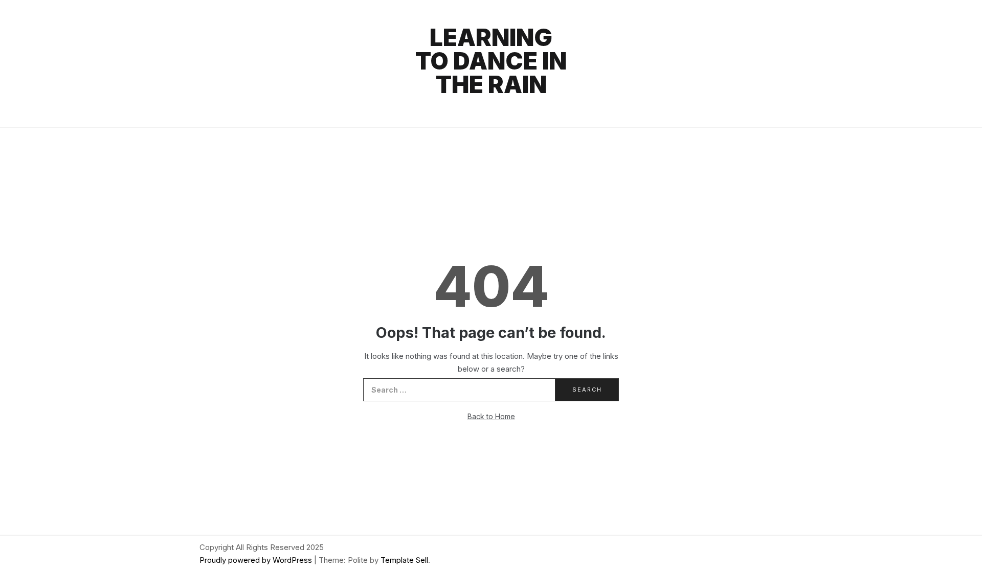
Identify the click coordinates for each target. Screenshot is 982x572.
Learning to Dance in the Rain (491, 61)
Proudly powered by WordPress (256, 560)
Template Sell (404, 560)
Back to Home (491, 416)
